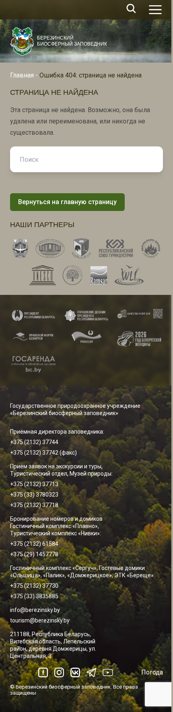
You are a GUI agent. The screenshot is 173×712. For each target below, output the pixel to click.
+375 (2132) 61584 (34, 544)
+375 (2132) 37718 (34, 505)
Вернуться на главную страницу (67, 202)
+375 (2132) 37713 (34, 484)
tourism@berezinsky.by (40, 620)
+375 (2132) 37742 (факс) (43, 452)
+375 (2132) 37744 (34, 442)
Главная (22, 75)
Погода (152, 672)
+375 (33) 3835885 (34, 596)
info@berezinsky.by (35, 610)
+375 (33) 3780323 (34, 494)
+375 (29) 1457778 (34, 554)
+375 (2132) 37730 (34, 586)
